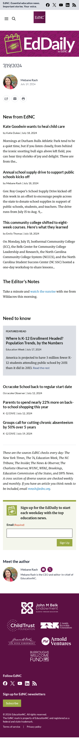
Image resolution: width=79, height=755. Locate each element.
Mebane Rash (29, 80)
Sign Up (64, 542)
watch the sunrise (43, 291)
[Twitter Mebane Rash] (50, 569)
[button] (14, 98)
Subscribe (12, 703)
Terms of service (11, 726)
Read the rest (41, 368)
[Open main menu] (6, 18)
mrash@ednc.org (39, 489)
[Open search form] (13, 18)
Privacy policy (34, 726)
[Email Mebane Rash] (43, 569)
